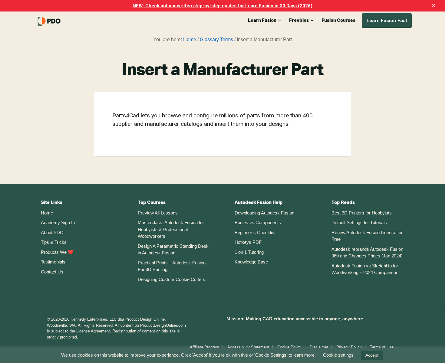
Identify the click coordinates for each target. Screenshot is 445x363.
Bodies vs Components (258, 222)
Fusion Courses (338, 20)
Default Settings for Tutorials (359, 222)
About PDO (52, 232)
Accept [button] (371, 355)
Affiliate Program (204, 347)
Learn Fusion (262, 20)
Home (47, 212)
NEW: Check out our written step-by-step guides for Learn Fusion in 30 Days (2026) (222, 5)
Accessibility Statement (248, 347)
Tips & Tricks (54, 242)
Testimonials (53, 261)
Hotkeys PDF (248, 242)
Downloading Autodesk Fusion (264, 212)
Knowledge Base (251, 261)
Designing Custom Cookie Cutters (171, 279)
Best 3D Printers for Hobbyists (361, 212)
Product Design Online (63, 21)
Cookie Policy (289, 347)
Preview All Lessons (158, 212)
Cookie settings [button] (338, 355)
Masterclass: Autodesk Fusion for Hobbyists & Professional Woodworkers (171, 229)
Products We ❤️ (57, 252)
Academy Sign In (58, 222)
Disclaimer (319, 347)
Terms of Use (382, 347)
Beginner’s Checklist (255, 232)
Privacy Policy (349, 347)
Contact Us (52, 271)
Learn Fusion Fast (387, 20)
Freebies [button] (299, 20)
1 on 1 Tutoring (249, 252)
